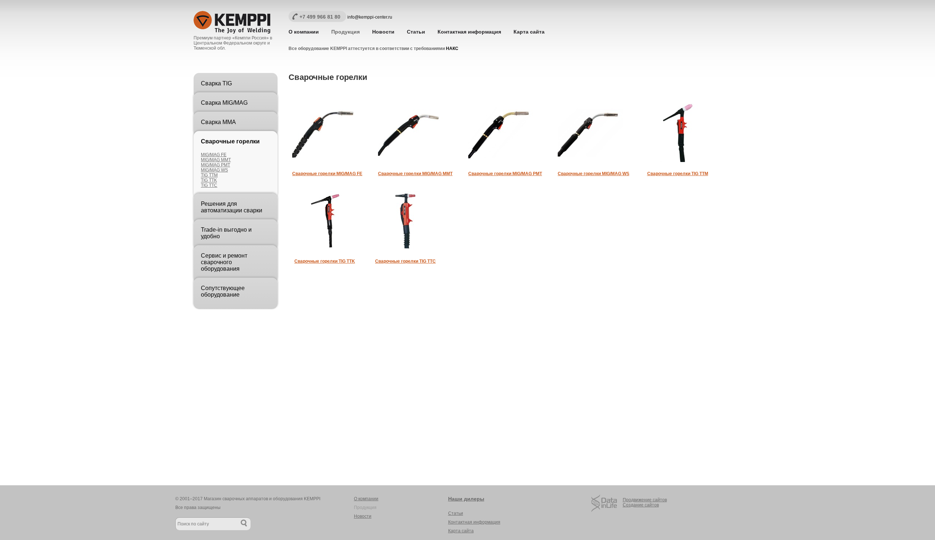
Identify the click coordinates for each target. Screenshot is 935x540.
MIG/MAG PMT (215, 164)
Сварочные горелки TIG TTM (677, 173)
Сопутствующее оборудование (223, 291)
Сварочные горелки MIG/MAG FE (327, 173)
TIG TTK (209, 180)
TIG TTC (209, 185)
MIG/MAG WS (214, 170)
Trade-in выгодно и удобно (226, 233)
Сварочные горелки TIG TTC (405, 261)
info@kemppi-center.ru (369, 17)
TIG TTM (209, 175)
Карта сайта (529, 32)
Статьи (416, 32)
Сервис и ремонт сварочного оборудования (224, 262)
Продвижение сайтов (645, 499)
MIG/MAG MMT (216, 159)
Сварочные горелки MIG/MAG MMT (415, 173)
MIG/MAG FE (213, 154)
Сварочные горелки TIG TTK (324, 261)
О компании (304, 32)
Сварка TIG (216, 83)
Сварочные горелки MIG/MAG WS (593, 173)
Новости (383, 32)
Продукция (345, 32)
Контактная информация (469, 32)
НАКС (452, 48)
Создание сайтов (641, 505)
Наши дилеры (466, 499)
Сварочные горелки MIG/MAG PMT (505, 173)
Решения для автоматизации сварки (231, 207)
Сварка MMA (218, 122)
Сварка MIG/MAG (224, 103)
